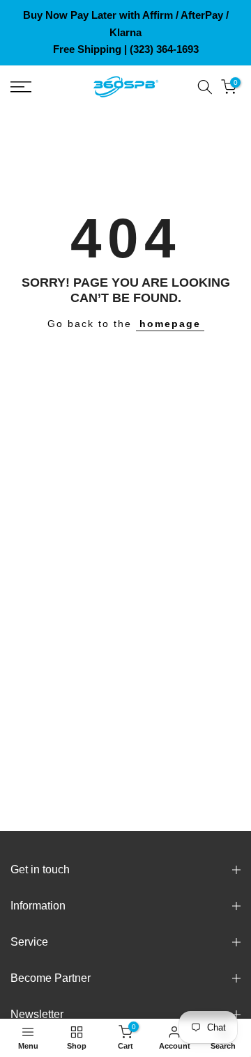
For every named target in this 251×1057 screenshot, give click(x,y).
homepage (170, 323)
